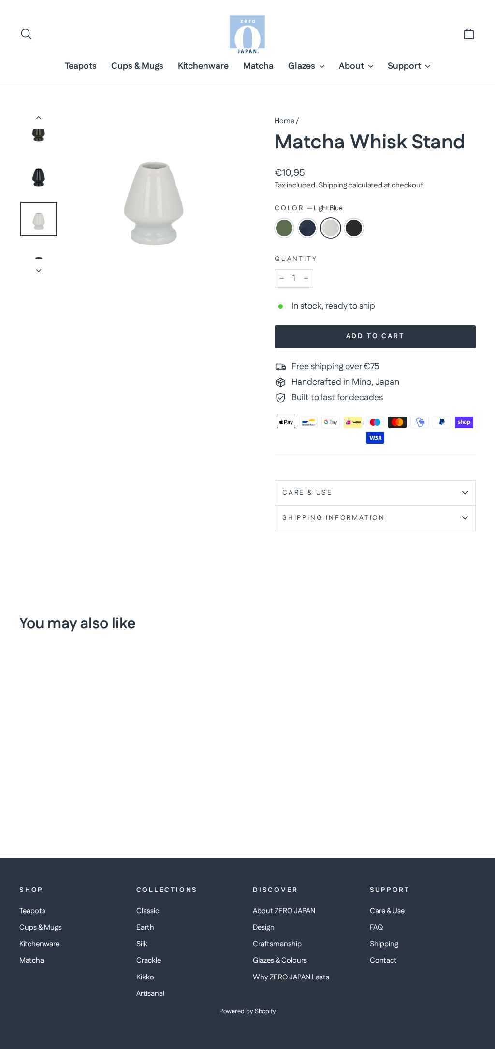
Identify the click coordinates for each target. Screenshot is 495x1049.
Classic (147, 911)
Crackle (148, 960)
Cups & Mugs (137, 66)
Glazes (302, 66)
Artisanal (150, 994)
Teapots (81, 66)
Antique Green (284, 228)
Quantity (296, 259)
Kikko (145, 977)
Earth (145, 927)
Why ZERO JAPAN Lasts (291, 977)
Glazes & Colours (280, 960)
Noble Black (354, 228)
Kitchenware (203, 66)
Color (309, 208)
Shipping (333, 185)
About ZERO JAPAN (284, 911)
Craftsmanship (277, 944)
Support (405, 66)
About (352, 66)
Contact (383, 960)
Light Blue (330, 228)
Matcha (258, 66)
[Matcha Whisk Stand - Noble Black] (65, 800)
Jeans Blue (307, 228)
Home (284, 121)
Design (264, 927)
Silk (141, 944)
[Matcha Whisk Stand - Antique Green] (25, 800)
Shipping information (333, 518)
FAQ (376, 927)
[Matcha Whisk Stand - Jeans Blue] (39, 800)
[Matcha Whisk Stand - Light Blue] (52, 800)
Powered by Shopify (247, 1011)
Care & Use (307, 493)
